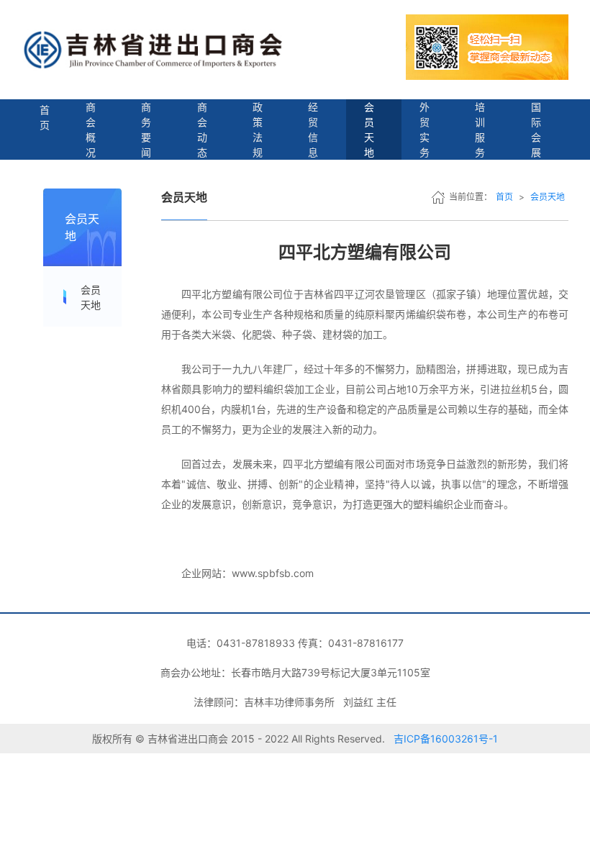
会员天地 (369, 129)
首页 (45, 117)
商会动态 (202, 129)
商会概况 (91, 129)
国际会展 (536, 129)
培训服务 (480, 129)
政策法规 (258, 129)
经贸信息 (313, 129)
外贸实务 (424, 129)
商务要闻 (146, 129)
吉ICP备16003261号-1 (446, 738)
